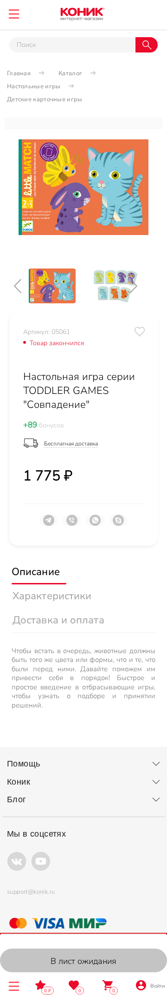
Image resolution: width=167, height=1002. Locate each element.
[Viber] (72, 524)
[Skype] (118, 524)
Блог (16, 799)
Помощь (23, 763)
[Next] (141, 286)
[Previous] (25, 286)
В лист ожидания (83, 961)
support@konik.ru (31, 892)
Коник (18, 781)
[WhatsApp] (95, 524)
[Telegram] (48, 524)
